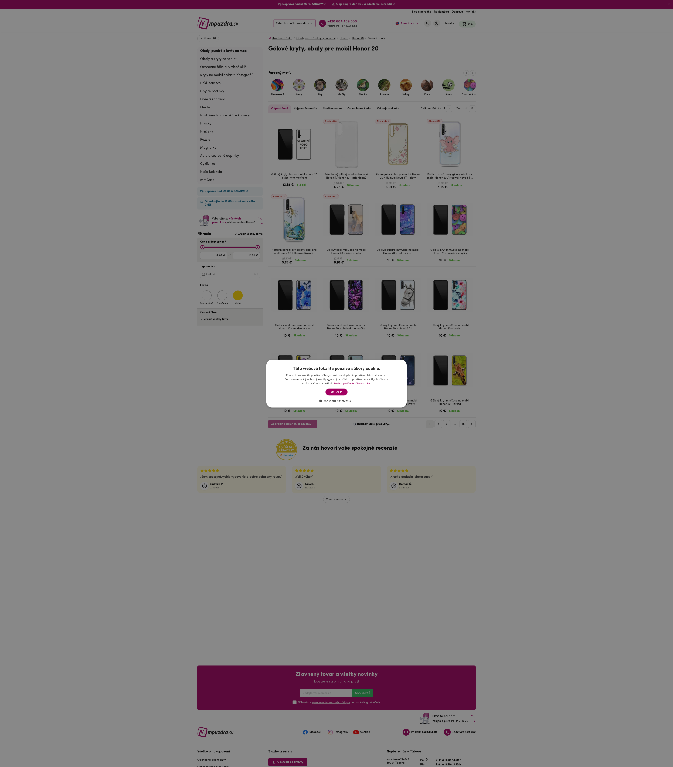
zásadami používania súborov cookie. (352, 383)
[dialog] (336, 383)
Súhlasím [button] (336, 391)
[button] (336, 401)
